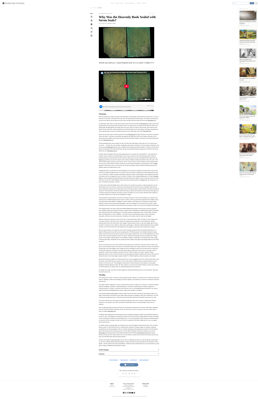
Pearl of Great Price (128, 389)
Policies (145, 385)
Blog (112, 385)
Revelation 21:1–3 (112, 147)
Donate (252, 3)
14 (148, 180)
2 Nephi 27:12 (143, 180)
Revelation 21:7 (103, 332)
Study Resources (130, 3)
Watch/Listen (119, 3)
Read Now (248, 15)
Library (138, 3)
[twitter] (91, 20)
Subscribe (145, 386)
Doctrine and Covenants (128, 386)
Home (112, 3)
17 (111, 181)
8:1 (139, 134)
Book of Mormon (128, 385)
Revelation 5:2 (144, 123)
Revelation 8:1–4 (108, 140)
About (144, 3)
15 (157, 180)
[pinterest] (91, 24)
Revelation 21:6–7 (112, 151)
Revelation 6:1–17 (133, 134)
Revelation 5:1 (151, 120)
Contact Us (112, 386)
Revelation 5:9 (147, 131)
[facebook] (91, 16)
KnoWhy (94, 7)
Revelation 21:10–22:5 (144, 332)
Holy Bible (128, 387)
